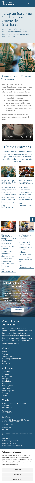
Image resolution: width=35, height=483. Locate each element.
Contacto (6, 363)
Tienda (5, 354)
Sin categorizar (8, 391)
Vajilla (4, 395)
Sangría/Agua (7, 386)
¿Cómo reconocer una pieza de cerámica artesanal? (26, 182)
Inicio (4, 352)
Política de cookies (9, 443)
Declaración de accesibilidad (12, 445)
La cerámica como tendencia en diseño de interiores (8, 182)
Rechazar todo (17, 479)
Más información (7, 207)
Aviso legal (6, 438)
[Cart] (28, 3)
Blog (4, 361)
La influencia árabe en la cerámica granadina (25, 236)
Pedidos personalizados (12, 359)
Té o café (6, 393)
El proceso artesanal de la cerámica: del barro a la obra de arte (8, 237)
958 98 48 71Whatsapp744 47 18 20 (7, 410)
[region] (17, 466)
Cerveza (5, 374)
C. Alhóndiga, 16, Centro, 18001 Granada (14, 404)
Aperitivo (6, 372)
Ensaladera (6, 381)
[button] (32, 219)
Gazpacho (6, 383)
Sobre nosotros (8, 356)
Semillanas (6, 388)
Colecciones (7, 376)
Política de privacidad (10, 441)
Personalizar (17, 474)
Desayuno (6, 379)
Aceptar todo (17, 469)
